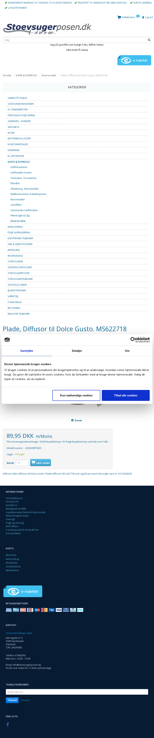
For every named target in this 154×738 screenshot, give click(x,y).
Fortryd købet (13, 533)
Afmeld (25, 700)
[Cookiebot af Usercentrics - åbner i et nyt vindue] (133, 340)
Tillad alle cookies (125, 395)
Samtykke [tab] (26, 350)
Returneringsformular (17, 515)
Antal (10, 463)
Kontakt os (11, 505)
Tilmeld (12, 700)
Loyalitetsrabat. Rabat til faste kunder (26, 512)
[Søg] (149, 40)
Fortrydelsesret (14, 498)
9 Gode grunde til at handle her (22, 529)
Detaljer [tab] (77, 350)
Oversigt (10, 519)
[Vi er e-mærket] (134, 60)
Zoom (78, 420)
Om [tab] (127, 350)
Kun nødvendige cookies (76, 395)
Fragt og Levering (15, 522)
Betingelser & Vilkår (16, 508)
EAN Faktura (12, 526)
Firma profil (12, 501)
